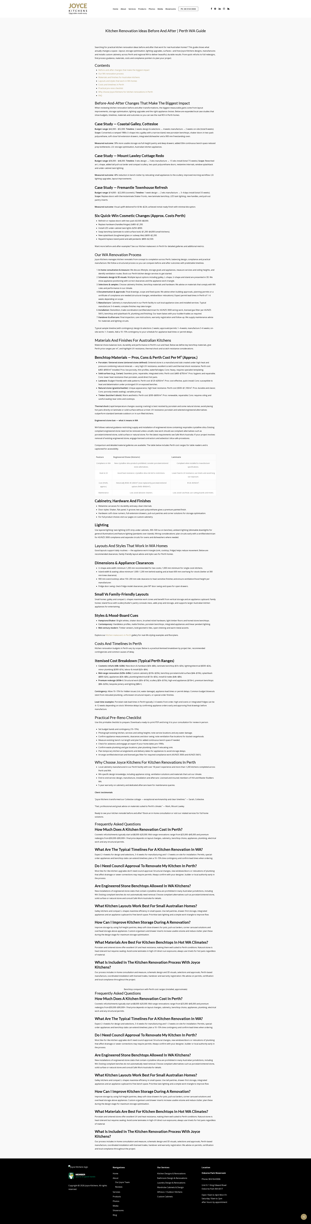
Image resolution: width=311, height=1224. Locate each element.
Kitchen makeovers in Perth (118, 635)
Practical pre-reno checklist (110, 88)
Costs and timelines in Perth (111, 84)
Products (117, 1196)
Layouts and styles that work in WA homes (117, 81)
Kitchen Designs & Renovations (171, 1173)
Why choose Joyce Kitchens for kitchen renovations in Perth (125, 92)
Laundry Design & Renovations (171, 1182)
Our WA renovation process (111, 73)
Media (115, 1205)
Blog (115, 1215)
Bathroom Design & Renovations (172, 1178)
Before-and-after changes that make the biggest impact (123, 70)
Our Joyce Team (122, 1182)
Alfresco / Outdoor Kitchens (169, 1192)
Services (116, 1192)
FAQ (100, 95)
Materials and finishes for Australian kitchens (119, 77)
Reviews (118, 1187)
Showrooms (118, 1210)
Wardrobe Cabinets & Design (170, 1187)
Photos (116, 1201)
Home (115, 1173)
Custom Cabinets (165, 1196)
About (115, 1178)
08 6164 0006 (214, 1179)
